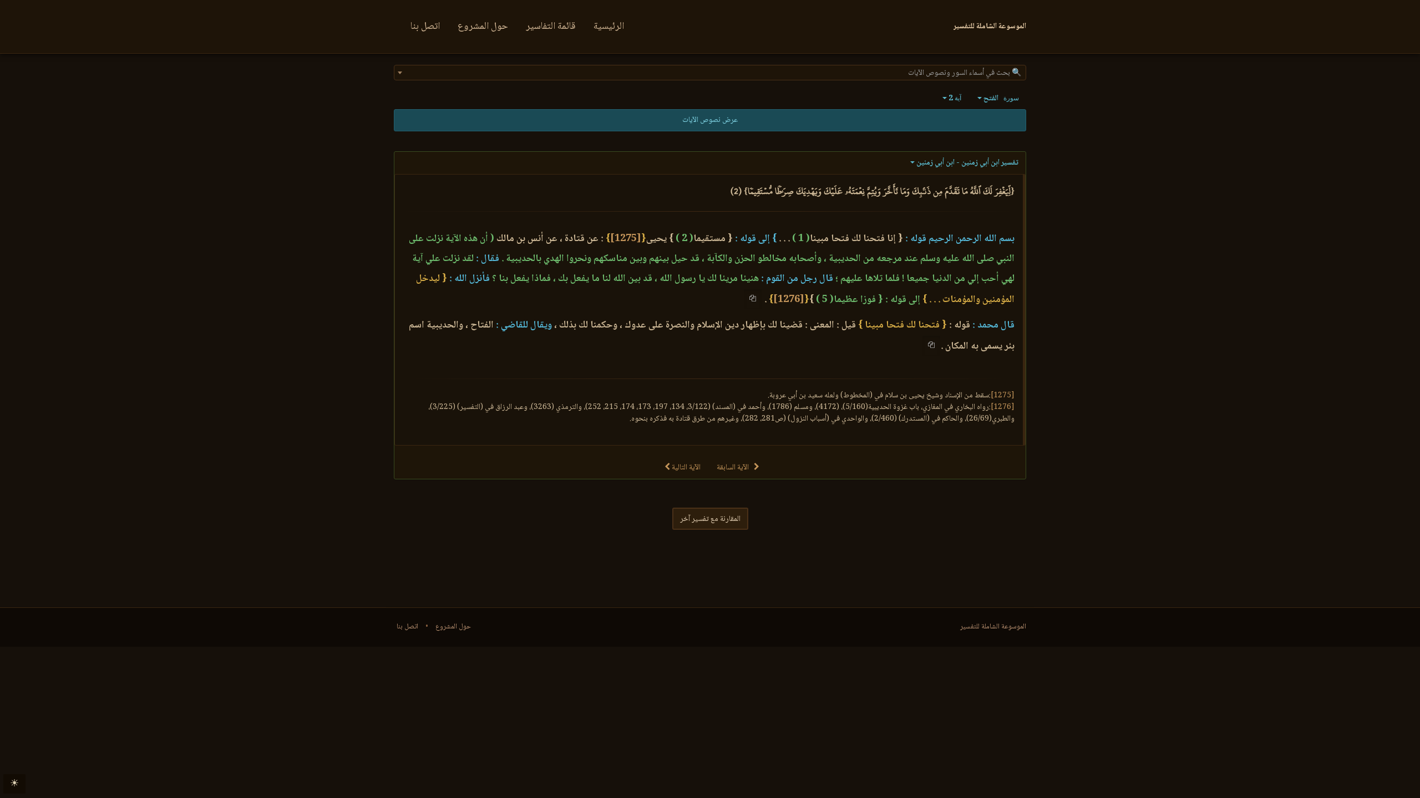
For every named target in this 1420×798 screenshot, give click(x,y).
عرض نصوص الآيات (710, 120)
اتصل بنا (425, 26)
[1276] (788, 299)
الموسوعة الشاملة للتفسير (993, 627)
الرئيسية (609, 26)
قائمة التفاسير (551, 26)
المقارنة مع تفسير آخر (710, 519)
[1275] (625, 239)
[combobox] (710, 72)
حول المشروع (483, 26)
